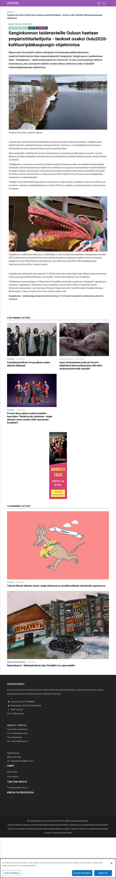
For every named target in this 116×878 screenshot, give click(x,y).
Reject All (103, 873)
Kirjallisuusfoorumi (16, 662)
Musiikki (10, 359)
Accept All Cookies (82, 873)
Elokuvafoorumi (66, 359)
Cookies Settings (11, 873)
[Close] (111, 863)
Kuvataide (41, 28)
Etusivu (10, 12)
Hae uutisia (12, 772)
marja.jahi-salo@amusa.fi (22, 761)
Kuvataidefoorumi (18, 28)
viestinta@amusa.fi (19, 741)
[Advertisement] (58, 857)
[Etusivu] (12, 3)
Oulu (32, 28)
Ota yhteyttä (12, 776)
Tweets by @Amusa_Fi (17, 787)
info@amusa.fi (17, 713)
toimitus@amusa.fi (19, 733)
